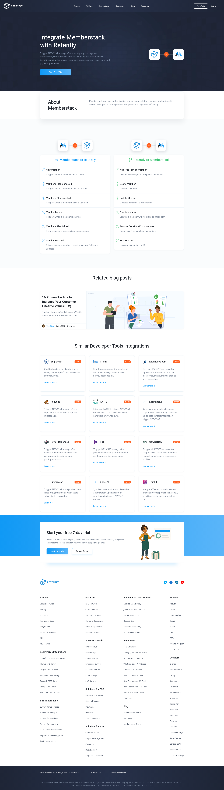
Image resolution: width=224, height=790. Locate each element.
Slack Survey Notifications (51, 729)
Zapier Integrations (48, 741)
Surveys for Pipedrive (49, 718)
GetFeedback (175, 692)
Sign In (213, 6)
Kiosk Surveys (91, 675)
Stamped (173, 681)
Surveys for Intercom (49, 724)
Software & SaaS (92, 732)
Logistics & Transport (94, 755)
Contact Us (174, 649)
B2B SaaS (128, 718)
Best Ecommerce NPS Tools (136, 686)
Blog (133, 6)
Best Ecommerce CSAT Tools (136, 675)
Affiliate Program (177, 644)
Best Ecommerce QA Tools (135, 681)
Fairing (172, 675)
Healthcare (89, 712)
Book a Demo (82, 551)
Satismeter (174, 704)
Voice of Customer (93, 615)
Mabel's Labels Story (132, 604)
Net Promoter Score (132, 724)
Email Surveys (91, 647)
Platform (89, 6)
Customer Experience (94, 621)
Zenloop (173, 721)
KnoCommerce (176, 669)
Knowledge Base (47, 621)
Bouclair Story (129, 621)
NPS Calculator (130, 647)
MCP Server (45, 644)
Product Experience (93, 626)
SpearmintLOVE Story (133, 615)
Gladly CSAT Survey (48, 686)
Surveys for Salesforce (49, 707)
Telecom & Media (92, 718)
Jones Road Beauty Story (134, 609)
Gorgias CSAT (175, 744)
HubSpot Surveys (177, 755)
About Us (173, 604)
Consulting (89, 744)
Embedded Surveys (93, 664)
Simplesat (174, 698)
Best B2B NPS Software (134, 692)
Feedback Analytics (93, 632)
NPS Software (91, 604)
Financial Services (92, 701)
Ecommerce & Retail (94, 695)
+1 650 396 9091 (95, 772)
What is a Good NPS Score (135, 664)
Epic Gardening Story (132, 626)
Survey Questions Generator (135, 652)
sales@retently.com (118, 772)
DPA (171, 632)
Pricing (77, 6)
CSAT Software (91, 609)
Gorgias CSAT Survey (49, 669)
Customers (120, 6)
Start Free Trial (55, 72)
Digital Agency (91, 750)
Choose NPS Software (133, 669)
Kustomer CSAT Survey (50, 692)
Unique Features (47, 604)
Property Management (94, 738)
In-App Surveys (91, 658)
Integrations (104, 6)
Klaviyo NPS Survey (48, 664)
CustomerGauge (176, 732)
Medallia (173, 726)
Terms (172, 609)
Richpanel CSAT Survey (49, 675)
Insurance (89, 707)
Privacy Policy (175, 615)
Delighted (174, 686)
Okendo (173, 664)
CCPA (172, 638)
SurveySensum (176, 738)
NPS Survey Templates (133, 658)
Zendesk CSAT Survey (49, 681)
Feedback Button (92, 669)
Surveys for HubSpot (48, 712)
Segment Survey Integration (51, 735)
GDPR (172, 626)
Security (173, 621)
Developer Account (48, 632)
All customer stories (132, 632)
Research (145, 6)
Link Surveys (90, 652)
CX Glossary (129, 698)
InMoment (174, 715)
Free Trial (201, 6)
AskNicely (174, 709)
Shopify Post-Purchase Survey (52, 658)
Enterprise (44, 615)
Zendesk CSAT (176, 749)
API (41, 638)
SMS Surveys (90, 681)
